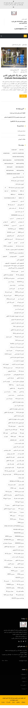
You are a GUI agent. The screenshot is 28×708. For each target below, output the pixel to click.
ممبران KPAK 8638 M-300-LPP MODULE (14, 526)
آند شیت (11, 219)
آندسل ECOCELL (11, 232)
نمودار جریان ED (9, 591)
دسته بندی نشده (21, 131)
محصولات (23, 674)
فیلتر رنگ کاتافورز (10, 461)
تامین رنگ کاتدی (10, 302)
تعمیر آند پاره (9, 350)
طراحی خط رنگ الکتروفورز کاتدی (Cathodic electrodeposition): (15, 77)
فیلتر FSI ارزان (14, 433)
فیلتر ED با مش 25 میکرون (11, 430)
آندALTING (6, 225)
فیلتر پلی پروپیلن (11, 454)
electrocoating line (8, 163)
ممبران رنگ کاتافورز (19, 560)
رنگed (15, 392)
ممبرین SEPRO (10, 574)
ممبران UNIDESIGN (19, 543)
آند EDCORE (21, 194)
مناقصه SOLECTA (10, 588)
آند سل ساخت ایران (19, 212)
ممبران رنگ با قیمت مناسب (18, 557)
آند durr (6, 191)
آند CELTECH (14, 191)
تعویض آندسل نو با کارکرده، (18, 364)
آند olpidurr (21, 198)
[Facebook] (25, 641)
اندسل (22, 271)
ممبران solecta (20, 540)
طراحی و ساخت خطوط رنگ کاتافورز (16, 419)
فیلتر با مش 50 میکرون (19, 450)
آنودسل (15, 243)
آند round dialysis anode (10, 198)
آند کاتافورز (13, 222)
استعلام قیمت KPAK (8, 246)
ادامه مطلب (23, 96)
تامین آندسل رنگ (8, 295)
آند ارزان (22, 201)
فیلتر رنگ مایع (11, 464)
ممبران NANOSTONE (19, 533)
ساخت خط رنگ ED (20, 399)
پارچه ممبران (12, 285)
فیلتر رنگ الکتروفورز (10, 457)
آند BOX (22, 191)
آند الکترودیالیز (21, 205)
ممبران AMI (12, 516)
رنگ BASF (11, 385)
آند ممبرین (14, 225)
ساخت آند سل (7, 392)
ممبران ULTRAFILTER (9, 540)
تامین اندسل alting (10, 299)
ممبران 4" (7, 505)
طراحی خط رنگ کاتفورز (19, 416)
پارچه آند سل (11, 282)
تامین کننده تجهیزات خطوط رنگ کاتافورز (15, 316)
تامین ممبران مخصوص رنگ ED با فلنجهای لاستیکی (14, 117)
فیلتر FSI (22, 433)
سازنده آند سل (9, 399)
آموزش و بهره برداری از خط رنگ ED (16, 188)
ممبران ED (21, 519)
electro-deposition (7, 160)
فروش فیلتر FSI (11, 426)
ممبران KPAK (21, 522)
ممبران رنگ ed (8, 553)
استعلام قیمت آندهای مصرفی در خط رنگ (15, 249)
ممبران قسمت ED (8, 560)
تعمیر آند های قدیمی (19, 354)
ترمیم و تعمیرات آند (19, 350)
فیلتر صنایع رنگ (20, 467)
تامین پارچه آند (20, 302)
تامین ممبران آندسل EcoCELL (17, 344)
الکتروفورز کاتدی (20, 260)
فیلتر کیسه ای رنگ (7, 474)
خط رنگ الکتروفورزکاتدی (19, 375)
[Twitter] (23, 641)
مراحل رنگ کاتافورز (8, 495)
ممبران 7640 (21, 509)
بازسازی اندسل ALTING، (9, 278)
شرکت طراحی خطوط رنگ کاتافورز (16, 409)
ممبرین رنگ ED (20, 584)
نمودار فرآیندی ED (20, 595)
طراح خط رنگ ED (20, 412)
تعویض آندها (6, 364)
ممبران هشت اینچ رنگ (19, 567)
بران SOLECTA (20, 282)
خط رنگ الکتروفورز (12, 371)
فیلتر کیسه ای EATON (19, 474)
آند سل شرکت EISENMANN (17, 215)
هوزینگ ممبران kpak (8, 595)
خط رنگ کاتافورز (20, 378)
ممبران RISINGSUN (19, 536)
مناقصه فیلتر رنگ (20, 591)
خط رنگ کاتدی (11, 378)
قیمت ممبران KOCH (19, 492)
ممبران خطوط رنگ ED (19, 553)
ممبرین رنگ (6, 581)
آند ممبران (21, 225)
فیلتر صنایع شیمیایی (9, 467)
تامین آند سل (21, 289)
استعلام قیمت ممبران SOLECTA (16, 253)
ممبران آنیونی (21, 547)
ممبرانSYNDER (7, 567)
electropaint (10, 167)
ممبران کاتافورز (20, 564)
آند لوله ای (5, 222)
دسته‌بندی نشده (14, 70)
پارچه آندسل (21, 285)
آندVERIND (21, 229)
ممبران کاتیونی (11, 564)
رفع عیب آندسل (6, 381)
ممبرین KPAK (20, 574)
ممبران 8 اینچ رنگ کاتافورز (9, 509)
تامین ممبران (9, 337)
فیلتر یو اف (21, 488)
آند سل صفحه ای (20, 219)
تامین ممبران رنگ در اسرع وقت (17, 347)
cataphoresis (6, 153)
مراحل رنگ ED (9, 492)
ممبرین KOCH (14, 571)
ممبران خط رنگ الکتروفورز (18, 550)
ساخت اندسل (11, 395)
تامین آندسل (12, 289)
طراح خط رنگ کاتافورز (8, 412)
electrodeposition (19, 167)
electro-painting (20, 163)
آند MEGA (13, 194)
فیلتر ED (22, 430)
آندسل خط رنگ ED (20, 239)
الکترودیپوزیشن (13, 256)
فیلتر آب (6, 436)
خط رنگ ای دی (7, 375)
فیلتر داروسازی (20, 457)
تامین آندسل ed (8, 292)
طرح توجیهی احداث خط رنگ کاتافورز (16, 423)
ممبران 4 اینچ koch (19, 502)
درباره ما (24, 689)
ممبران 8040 (21, 516)
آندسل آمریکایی (20, 236)
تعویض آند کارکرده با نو (19, 361)
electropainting (20, 170)
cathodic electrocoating (18, 157)
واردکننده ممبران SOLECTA (18, 598)
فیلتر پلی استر (21, 454)
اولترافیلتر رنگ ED (20, 275)
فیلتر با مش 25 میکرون (18, 447)
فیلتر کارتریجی (21, 471)
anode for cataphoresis (18, 153)
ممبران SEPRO (8, 536)
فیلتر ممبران (21, 485)
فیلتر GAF (5, 433)
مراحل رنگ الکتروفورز (19, 495)
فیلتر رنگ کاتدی (20, 464)
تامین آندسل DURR (19, 292)
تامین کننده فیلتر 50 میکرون (17, 323)
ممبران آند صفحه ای (7, 543)
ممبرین (22, 571)
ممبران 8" (22, 512)
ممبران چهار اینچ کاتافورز (9, 547)
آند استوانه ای (14, 201)
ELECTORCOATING (19, 160)
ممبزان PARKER (10, 584)
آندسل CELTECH (12, 229)
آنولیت (9, 243)
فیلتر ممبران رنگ (11, 485)
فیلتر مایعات (21, 478)
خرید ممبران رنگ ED (8, 368)
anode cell (14, 150)
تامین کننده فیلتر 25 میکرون (17, 320)
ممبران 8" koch (13, 512)
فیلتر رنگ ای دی (20, 461)
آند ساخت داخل (12, 208)
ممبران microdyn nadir (18, 529)
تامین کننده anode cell (18, 306)
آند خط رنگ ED (11, 205)
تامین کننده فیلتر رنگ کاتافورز (17, 330)
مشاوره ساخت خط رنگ (19, 498)
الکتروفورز (5, 256)
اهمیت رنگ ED (15, 271)
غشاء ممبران (21, 426)
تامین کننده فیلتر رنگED (18, 333)
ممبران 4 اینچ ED (7, 498)
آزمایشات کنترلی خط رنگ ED (17, 181)
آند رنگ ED (21, 208)
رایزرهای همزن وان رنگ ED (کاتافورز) (17, 121)
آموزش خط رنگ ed (20, 184)
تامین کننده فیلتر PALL (18, 326)
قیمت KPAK (13, 488)
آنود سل (22, 243)
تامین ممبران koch (19, 340)
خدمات (24, 682)
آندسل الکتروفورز (10, 236)
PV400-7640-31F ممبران (18, 177)
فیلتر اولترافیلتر (13, 440)
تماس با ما (23, 685)
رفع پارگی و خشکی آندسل (18, 381)
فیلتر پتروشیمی (7, 450)
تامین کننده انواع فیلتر (19, 313)
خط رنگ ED (21, 371)
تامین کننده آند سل (19, 309)
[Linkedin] (13, 7)
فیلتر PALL (21, 436)
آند (5, 188)
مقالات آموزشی (21, 139)
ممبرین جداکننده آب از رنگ (18, 581)
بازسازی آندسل (20, 278)
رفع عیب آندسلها (20, 385)
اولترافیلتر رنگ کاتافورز (8, 275)
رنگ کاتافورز (12, 388)
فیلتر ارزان (21, 440)
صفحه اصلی (24, 45)
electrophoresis (10, 170)
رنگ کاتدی (21, 392)
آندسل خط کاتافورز (9, 239)
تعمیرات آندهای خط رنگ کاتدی (17, 357)
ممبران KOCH (13, 519)
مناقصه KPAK (21, 588)
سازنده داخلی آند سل (19, 406)
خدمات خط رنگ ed (20, 368)
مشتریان (24, 678)
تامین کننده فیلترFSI (19, 337)
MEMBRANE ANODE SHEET (13, 174)
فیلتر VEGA (13, 436)
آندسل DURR (21, 232)
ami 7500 (21, 150)
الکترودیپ (21, 256)
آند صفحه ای (21, 222)
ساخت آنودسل (20, 395)
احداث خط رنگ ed (20, 246)
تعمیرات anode (8, 354)
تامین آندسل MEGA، (19, 295)
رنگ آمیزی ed (21, 388)
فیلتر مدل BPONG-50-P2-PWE (17, 481)
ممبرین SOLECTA (20, 578)
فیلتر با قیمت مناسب (19, 443)
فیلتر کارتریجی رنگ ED (10, 471)
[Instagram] (21, 641)
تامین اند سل (21, 299)
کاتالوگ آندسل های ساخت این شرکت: (17, 113)
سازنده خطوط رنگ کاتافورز (18, 402)
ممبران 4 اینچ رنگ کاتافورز (18, 505)
